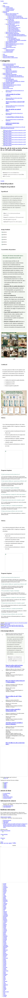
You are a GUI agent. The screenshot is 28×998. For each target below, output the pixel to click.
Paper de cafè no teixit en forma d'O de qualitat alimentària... (14, 666)
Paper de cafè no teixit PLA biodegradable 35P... (13, 710)
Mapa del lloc (6, 821)
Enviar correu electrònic (5, 830)
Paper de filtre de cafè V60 (13, 25)
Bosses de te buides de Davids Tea (15, 823)
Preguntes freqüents (10, 10)
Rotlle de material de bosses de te (10, 826)
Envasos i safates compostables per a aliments (15, 81)
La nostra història (9, 7)
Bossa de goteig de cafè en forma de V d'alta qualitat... (15, 681)
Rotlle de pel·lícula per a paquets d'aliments (15, 43)
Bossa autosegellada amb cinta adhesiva (16, 34)
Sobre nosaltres (6, 6)
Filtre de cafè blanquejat (13, 28)
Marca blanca (6, 795)
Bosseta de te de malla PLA (14, 21)
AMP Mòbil (5, 822)
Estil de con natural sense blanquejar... (12, 123)
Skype (2, 841)
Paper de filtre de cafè (10, 24)
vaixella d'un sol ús (10, 36)
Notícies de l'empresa (10, 8)
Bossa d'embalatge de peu (11, 45)
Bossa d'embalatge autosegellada (12, 33)
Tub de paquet (9, 46)
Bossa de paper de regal (10, 47)
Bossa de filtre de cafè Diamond (14, 15)
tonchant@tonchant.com (8, 805)
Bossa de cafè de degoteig (11, 14)
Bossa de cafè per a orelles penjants (15, 17)
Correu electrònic (4, 834)
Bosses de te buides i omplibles (19, 824)
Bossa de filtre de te (10, 19)
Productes (5, 12)
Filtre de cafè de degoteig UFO (12, 13)
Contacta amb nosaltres (8, 51)
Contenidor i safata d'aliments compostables (17, 40)
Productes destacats (7, 820)
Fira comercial (6, 11)
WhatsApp (3, 838)
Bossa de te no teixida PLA (14, 22)
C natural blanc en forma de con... (15, 117)
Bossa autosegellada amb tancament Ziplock (17, 35)
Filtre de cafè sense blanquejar (14, 31)
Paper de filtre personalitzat (13, 29)
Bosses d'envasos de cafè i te (12, 32)
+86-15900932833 (7, 806)
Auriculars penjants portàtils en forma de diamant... (14, 723)
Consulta (2, 180)
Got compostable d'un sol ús (14, 39)
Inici (4, 5)
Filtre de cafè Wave (12, 26)
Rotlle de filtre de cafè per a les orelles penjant (17, 18)
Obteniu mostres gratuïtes (6, 816)
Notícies (5, 48)
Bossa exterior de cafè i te (11, 42)
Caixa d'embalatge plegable (11, 41)
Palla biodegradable (12, 38)
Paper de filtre (11, 20)
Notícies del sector (9, 50)
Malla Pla (5, 823)
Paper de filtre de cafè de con (14, 27)
